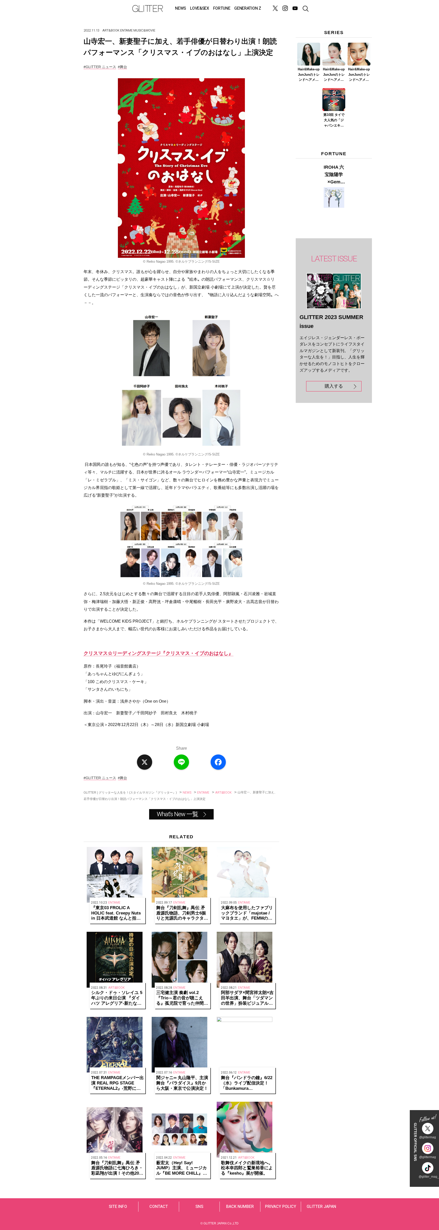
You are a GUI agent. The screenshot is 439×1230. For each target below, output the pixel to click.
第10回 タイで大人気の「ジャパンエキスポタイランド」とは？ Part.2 (333, 120)
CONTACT (158, 1207)
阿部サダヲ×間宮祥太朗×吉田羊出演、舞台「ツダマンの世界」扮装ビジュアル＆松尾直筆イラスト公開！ (247, 998)
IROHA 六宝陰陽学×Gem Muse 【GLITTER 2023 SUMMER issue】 (333, 175)
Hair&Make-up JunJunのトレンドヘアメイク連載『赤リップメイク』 (359, 75)
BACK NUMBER (240, 1207)
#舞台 (122, 67)
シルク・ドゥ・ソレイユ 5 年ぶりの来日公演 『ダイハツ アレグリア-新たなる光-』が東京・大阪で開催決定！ (116, 998)
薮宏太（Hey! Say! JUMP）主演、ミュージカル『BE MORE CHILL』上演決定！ (181, 1168)
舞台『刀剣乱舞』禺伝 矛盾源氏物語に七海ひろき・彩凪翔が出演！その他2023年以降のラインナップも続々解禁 (117, 1168)
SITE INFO (118, 1207)
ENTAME (126, 30)
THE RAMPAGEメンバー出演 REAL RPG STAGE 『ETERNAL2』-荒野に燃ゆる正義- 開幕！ (117, 1083)
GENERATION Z (247, 8)
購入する (334, 386)
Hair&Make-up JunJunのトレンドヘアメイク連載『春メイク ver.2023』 (334, 75)
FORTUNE (221, 8)
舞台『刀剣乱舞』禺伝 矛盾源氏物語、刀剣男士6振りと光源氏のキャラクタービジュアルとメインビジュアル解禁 (182, 913)
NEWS (180, 8)
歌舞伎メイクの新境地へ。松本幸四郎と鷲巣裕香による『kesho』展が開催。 (247, 1168)
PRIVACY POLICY (280, 1207)
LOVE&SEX (199, 8)
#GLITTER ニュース (100, 67)
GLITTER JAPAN (321, 1207)
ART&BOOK (110, 30)
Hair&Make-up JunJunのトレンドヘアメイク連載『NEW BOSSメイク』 (308, 75)
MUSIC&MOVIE (144, 30)
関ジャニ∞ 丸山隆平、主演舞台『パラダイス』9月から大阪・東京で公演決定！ (182, 1083)
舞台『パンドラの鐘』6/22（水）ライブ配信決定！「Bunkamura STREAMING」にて (246, 1083)
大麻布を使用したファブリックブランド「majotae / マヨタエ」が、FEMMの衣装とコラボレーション (247, 913)
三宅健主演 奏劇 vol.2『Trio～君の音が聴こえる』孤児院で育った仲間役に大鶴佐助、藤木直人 (182, 998)
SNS (199, 1207)
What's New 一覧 (177, 814)
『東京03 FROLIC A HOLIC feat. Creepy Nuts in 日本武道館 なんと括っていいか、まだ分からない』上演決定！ (116, 913)
